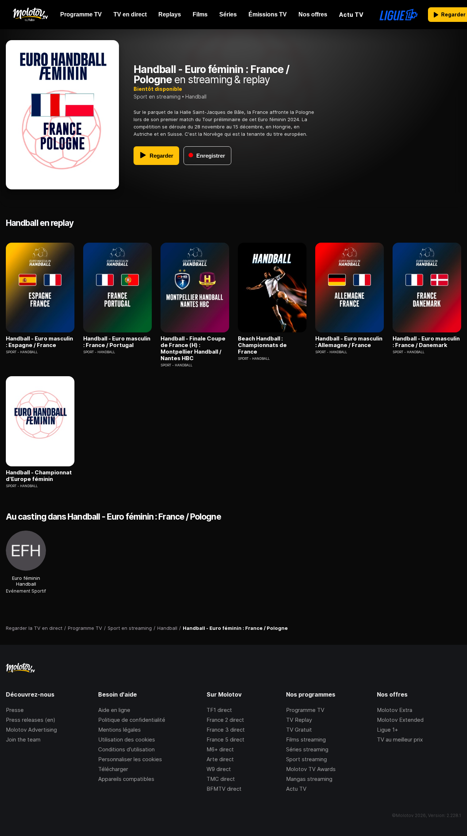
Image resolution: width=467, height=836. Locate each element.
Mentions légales (119, 729)
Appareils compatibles (126, 778)
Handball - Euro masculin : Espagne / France (39, 341)
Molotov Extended (400, 719)
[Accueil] (30, 14)
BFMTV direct (224, 788)
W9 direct (219, 769)
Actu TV (296, 788)
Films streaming (306, 739)
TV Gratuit (299, 729)
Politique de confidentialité (131, 719)
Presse (15, 709)
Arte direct (220, 759)
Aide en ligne (114, 709)
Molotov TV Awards (311, 769)
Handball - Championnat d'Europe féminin (39, 475)
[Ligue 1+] (399, 14)
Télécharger (113, 769)
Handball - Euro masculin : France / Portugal (116, 341)
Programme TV (305, 709)
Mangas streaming (309, 778)
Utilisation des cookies (126, 739)
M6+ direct (220, 749)
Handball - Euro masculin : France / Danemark (426, 341)
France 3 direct (226, 729)
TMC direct (221, 778)
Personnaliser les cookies (130, 759)
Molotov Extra (394, 709)
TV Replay (299, 719)
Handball (196, 96)
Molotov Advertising (31, 729)
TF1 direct (219, 709)
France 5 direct (225, 739)
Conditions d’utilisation (126, 749)
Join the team (23, 739)
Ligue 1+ (387, 729)
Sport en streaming (157, 96)
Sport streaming (306, 759)
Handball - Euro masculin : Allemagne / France (348, 341)
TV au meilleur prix (400, 739)
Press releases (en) (30, 719)
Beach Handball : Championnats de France (262, 345)
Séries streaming (307, 749)
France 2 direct (225, 719)
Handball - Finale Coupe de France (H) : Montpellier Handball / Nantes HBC (193, 348)
